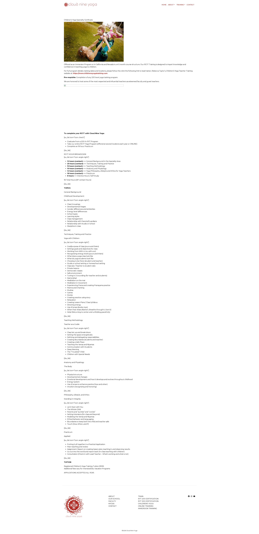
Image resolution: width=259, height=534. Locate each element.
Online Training (145, 506)
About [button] (171, 5)
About (111, 496)
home (164, 5)
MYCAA (111, 504)
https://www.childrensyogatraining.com (90, 73)
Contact (190, 5)
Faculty (112, 501)
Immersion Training (147, 508)
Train (140, 496)
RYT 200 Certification (148, 499)
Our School (114, 499)
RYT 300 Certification (148, 501)
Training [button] (180, 5)
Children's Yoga (145, 504)
